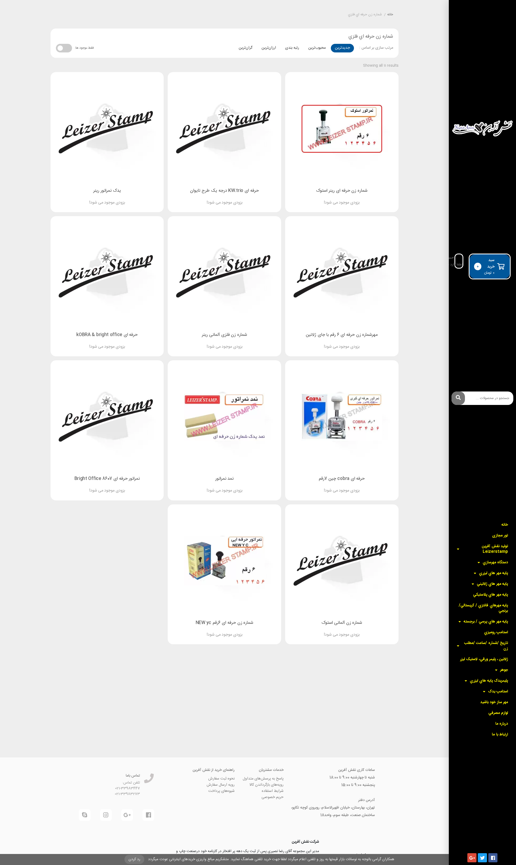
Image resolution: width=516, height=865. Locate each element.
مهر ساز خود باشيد (494, 702)
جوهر (504, 670)
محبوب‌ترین (317, 48)
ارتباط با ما (500, 734)
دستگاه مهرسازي (495, 562)
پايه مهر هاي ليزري (493, 573)
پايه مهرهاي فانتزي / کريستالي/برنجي (483, 608)
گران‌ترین (245, 48)
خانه (504, 525)
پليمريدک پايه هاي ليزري (489, 681)
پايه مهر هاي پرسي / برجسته (486, 621)
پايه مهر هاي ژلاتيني (492, 584)
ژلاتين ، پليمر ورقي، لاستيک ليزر (484, 659)
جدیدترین (342, 48)
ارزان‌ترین (268, 48)
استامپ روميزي (496, 632)
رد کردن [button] (134, 859)
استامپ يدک (498, 691)
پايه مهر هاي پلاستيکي (490, 595)
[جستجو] (458, 398)
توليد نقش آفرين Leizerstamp (495, 549)
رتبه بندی (292, 48)
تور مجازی (500, 535)
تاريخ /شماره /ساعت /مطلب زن (486, 646)
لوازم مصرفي (498, 713)
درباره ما (501, 724)
